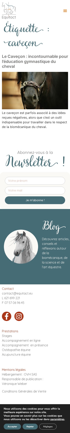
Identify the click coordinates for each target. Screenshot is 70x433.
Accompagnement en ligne (21, 340)
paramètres (57, 419)
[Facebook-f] (6, 316)
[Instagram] (19, 316)
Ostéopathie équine (16, 350)
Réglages (48, 426)
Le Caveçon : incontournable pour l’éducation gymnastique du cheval (35, 61)
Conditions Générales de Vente (24, 391)
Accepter (12, 426)
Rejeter (30, 426)
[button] (65, 11)
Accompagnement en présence (25, 345)
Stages (7, 336)
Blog (54, 227)
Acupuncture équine (16, 354)
